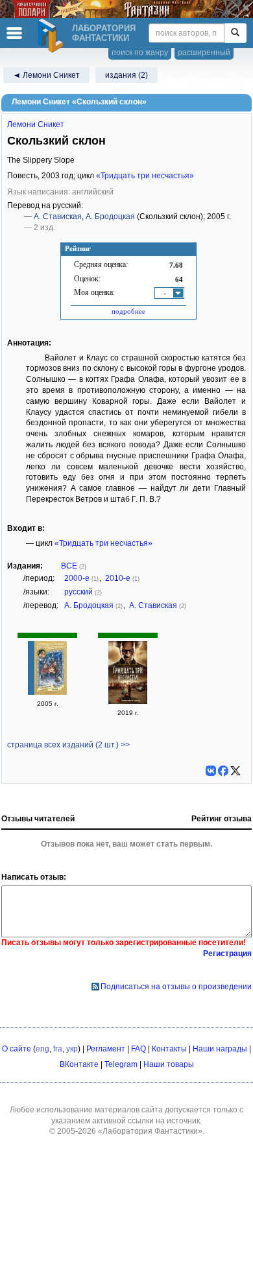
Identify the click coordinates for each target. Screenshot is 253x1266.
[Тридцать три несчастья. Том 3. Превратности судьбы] (128, 701)
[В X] (235, 771)
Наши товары (168, 1064)
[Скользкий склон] (47, 692)
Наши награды (220, 1048)
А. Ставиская (58, 216)
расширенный (204, 52)
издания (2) (126, 75)
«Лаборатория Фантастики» (150, 1131)
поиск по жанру (140, 52)
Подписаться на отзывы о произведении (176, 986)
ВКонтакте (79, 1064)
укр (72, 1048)
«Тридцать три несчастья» (145, 175)
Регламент (105, 1048)
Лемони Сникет (35, 124)
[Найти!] (235, 33)
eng (42, 1048)
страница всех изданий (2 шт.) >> (68, 744)
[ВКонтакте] (211, 771)
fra (57, 1048)
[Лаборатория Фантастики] (52, 35)
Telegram (121, 1064)
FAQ (138, 1048)
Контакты (169, 1048)
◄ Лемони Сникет (46, 75)
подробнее (128, 311)
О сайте (16, 1048)
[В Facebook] (223, 771)
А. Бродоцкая (110, 216)
